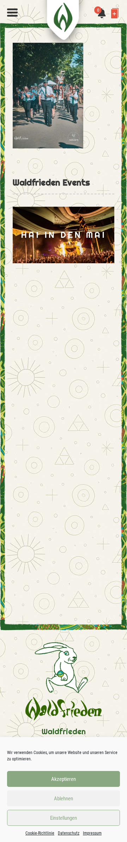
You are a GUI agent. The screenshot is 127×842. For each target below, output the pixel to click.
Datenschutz (68, 833)
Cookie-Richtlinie (39, 833)
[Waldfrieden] (12, 12)
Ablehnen (63, 798)
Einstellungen (63, 818)
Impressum (92, 833)
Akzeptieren (63, 779)
